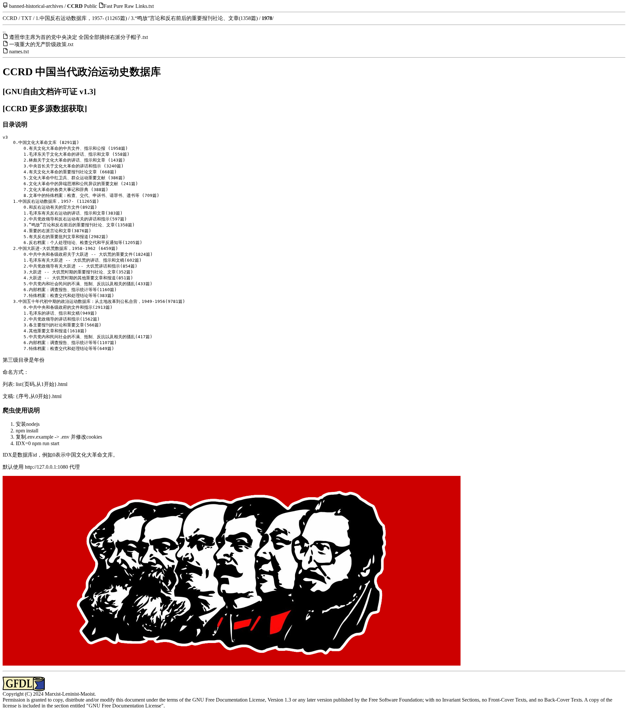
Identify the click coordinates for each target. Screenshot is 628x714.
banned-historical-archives (36, 6)
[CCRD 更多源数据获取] (45, 108)
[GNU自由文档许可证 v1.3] (49, 91)
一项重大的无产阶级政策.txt (41, 44)
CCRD (75, 6)
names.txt (19, 51)
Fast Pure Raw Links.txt (129, 6)
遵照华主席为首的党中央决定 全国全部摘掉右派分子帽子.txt (78, 37)
